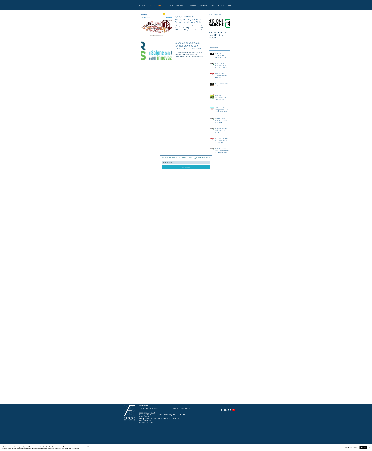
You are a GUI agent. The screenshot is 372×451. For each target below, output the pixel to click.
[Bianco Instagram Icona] (229, 409)
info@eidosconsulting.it (147, 422)
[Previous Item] (212, 23)
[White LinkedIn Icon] (225, 409)
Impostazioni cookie (351, 448)
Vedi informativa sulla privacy (70, 449)
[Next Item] (227, 23)
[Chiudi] (370, 447)
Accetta (363, 448)
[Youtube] (233, 409)
